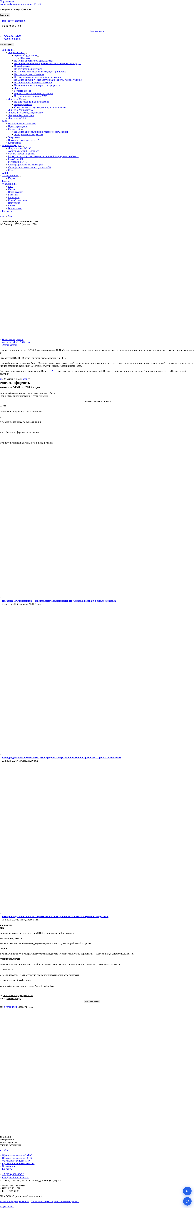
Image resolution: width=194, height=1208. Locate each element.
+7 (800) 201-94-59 (11, 36)
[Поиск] (187, 1191)
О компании (8, 1166)
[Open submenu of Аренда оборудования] (38, 56)
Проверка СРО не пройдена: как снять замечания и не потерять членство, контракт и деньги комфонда (59, 601)
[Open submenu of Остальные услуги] (22, 146)
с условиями (10, 1007)
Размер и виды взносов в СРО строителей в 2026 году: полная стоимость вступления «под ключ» (55, 916)
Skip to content (7, 1)
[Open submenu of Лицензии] (14, 50)
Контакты (7, 1169)
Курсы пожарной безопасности (18, 1163)
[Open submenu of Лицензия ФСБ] (25, 99)
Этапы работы (9, 345)
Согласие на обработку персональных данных (55, 1201)
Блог (10, 216)
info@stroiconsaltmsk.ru (13, 20)
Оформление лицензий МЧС (17, 1155)
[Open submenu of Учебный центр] (19, 176)
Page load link (7, 1206)
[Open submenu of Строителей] (21, 129)
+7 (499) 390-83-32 (11, 39)
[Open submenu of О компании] (16, 184)
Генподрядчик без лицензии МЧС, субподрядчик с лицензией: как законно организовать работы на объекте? (61, 757)
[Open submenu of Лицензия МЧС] (25, 53)
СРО (52, 371)
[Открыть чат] (187, 1201)
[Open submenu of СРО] (8, 121)
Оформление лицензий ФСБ (17, 1158)
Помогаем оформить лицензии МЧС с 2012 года (16, 340)
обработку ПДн (14, 998)
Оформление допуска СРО (16, 1160)
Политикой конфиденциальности (18, 995)
